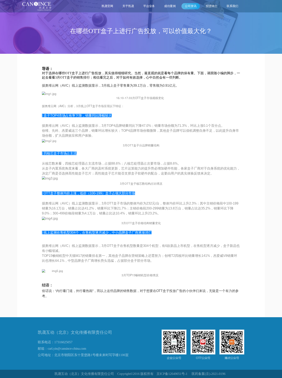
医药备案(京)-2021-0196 (208, 374)
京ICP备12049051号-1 (171, 374)
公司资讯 (191, 6)
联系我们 (232, 6)
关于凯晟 (128, 6)
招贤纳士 (211, 6)
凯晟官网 (107, 6)
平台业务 (149, 6)
